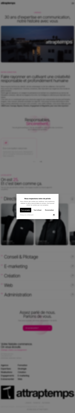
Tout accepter (25, 210)
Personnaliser (49, 210)
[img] (54, 215)
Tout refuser (38, 210)
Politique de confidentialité (26, 215)
